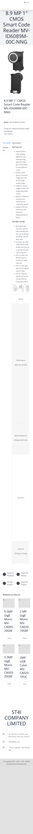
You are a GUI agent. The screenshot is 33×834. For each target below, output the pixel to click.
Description (6, 143)
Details (9, 638)
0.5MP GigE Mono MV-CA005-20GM (9, 621)
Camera (9, 134)
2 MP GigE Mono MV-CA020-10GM (24, 621)
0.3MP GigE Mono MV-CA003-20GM (9, 666)
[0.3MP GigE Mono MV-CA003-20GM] (9, 649)
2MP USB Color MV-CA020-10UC (24, 667)
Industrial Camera (18, 129)
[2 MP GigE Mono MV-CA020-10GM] (24, 603)
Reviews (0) (5, 149)
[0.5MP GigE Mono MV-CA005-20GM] (9, 603)
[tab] (6, 143)
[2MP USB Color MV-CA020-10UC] (24, 649)
